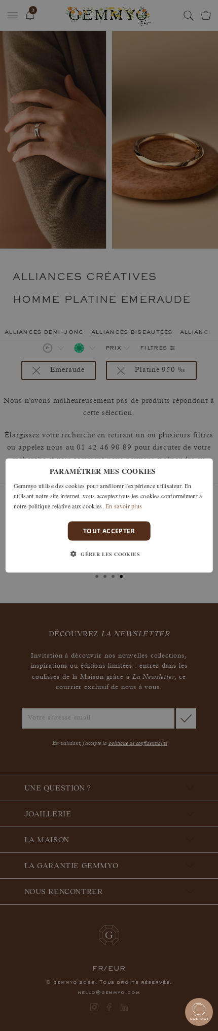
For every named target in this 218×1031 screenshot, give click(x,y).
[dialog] (109, 516)
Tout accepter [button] (109, 530)
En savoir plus (123, 505)
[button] (109, 553)
